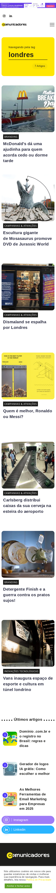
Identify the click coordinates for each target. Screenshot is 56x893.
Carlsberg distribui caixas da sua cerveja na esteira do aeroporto (27, 506)
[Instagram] (4, 15)
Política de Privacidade (38, 880)
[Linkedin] (10, 15)
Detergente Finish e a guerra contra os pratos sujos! (26, 595)
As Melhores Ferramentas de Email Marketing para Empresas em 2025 (33, 799)
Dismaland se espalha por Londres (24, 325)
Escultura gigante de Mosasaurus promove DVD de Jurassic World (27, 238)
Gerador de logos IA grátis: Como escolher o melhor (34, 769)
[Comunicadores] (14, 24)
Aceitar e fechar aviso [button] (18, 886)
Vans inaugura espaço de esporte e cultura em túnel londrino (28, 684)
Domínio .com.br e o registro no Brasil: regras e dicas (34, 738)
